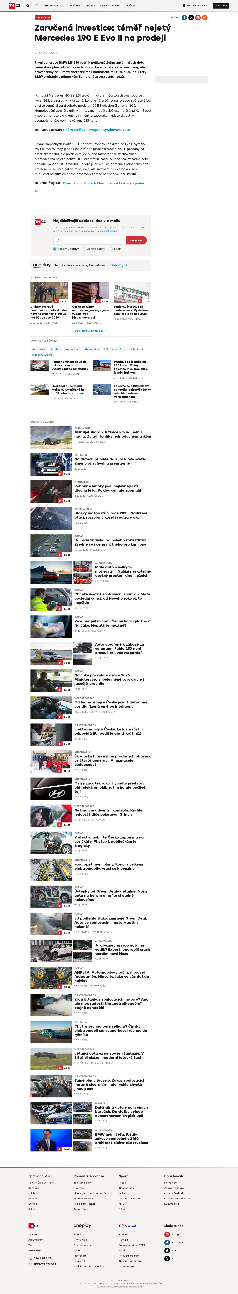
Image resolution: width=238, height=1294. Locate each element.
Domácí (79, 536)
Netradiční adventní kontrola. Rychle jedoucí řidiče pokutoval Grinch (108, 812)
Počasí (130, 5)
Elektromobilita (85, 725)
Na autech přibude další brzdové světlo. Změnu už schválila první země (110, 461)
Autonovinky (103, 563)
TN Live (90, 5)
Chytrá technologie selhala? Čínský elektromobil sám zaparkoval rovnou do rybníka (110, 1030)
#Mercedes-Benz (115, 349)
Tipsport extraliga (129, 1198)
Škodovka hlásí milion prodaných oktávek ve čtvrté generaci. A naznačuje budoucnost (112, 760)
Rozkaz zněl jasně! (84, 1203)
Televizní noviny (82, 1182)
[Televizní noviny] (42, 265)
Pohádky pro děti (83, 1245)
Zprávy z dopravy (174, 1187)
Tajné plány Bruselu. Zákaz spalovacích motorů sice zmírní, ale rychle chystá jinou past (109, 1084)
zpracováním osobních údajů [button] (100, 231)
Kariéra (123, 1250)
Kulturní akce (171, 1203)
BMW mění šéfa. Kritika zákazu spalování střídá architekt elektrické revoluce (121, 1138)
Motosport (80, 1255)
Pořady (75, 5)
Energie (32, 1203)
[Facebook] (184, 17)
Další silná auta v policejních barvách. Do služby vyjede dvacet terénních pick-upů (121, 1111)
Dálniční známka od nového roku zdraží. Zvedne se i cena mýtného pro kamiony (110, 542)
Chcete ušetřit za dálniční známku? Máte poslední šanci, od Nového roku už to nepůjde (112, 598)
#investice (39, 349)
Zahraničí (80, 455)
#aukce (55, 349)
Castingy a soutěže (130, 1260)
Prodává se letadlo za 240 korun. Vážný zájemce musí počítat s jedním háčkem (131, 367)
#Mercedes (91, 349)
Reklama (124, 1234)
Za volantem (83, 509)
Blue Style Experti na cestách (91, 1193)
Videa (103, 5)
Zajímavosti (82, 428)
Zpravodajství (55, 5)
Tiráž (31, 1245)
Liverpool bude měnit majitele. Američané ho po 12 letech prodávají (68, 390)
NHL (121, 1203)
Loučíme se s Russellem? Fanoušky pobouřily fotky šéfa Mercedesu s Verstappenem (132, 392)
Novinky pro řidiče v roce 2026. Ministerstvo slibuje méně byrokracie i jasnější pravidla (109, 679)
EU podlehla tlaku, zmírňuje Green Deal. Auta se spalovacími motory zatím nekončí (110, 922)
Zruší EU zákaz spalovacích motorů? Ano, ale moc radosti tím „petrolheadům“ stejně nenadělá (111, 1003)
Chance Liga (126, 1187)
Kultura (32, 1209)
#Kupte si (136, 349)
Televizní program (129, 1255)
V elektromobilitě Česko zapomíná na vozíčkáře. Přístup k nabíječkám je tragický (109, 841)
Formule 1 (79, 1260)
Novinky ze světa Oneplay (89, 1266)
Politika (32, 1193)
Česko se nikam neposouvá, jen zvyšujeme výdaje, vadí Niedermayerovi (90, 312)
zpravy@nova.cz (45, 1263)
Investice (43, 17)
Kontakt (123, 1239)
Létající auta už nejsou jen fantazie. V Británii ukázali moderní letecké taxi (109, 1055)
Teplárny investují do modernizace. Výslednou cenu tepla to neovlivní (131, 310)
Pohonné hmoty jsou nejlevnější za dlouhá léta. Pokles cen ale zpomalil (107, 488)
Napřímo (79, 1187)
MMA (122, 1209)
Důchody (33, 1187)
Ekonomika (81, 482)
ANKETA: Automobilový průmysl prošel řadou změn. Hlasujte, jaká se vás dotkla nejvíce (111, 976)
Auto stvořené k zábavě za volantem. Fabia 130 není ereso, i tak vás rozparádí (119, 648)
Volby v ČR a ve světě (41, 1182)
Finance (33, 1198)
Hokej (122, 1193)
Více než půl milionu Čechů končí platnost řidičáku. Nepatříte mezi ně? (112, 623)
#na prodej (72, 349)
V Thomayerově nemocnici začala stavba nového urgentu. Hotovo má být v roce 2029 (48, 312)
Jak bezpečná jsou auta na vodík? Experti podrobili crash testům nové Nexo (122, 949)
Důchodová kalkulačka (177, 1198)
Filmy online (80, 1239)
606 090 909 (42, 1258)
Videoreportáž (84, 698)
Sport (116, 5)
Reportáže (80, 1209)
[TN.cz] (15, 6)
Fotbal (122, 1182)
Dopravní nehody (174, 1193)
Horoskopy (170, 1182)
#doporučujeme (42, 354)
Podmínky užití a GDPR (132, 1245)
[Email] (198, 17)
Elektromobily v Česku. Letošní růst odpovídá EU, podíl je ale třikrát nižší (108, 731)
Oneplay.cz (118, 265)
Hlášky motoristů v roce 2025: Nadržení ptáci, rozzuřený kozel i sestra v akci (110, 515)
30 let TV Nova (128, 1266)
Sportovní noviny (83, 1198)
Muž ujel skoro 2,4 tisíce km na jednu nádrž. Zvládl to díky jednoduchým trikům (112, 434)
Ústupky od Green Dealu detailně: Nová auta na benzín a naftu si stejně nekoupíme (110, 895)
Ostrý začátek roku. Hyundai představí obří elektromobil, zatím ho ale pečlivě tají (109, 787)
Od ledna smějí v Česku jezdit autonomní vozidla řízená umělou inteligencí (111, 704)
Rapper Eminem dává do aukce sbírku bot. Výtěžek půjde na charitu (70, 365)
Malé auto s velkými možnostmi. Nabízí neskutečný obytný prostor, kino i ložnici (123, 571)
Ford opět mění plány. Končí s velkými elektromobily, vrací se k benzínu (108, 866)
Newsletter (34, 1250)
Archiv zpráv (35, 1239)
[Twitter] (191, 17)
